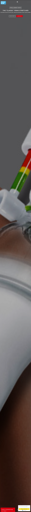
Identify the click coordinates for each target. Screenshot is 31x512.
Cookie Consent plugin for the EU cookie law (24, 510)
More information (26, 507)
